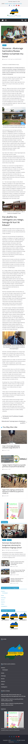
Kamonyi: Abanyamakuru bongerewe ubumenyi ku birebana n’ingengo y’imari (12, 545)
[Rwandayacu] (2, 20)
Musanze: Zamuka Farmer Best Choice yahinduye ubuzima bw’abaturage (17, 563)
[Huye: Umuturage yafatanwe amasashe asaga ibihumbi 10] (14, 431)
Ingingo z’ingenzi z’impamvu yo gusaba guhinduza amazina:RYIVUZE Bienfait (14, 465)
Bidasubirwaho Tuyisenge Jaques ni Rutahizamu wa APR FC (13, 422)
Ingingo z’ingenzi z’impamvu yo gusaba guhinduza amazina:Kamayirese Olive (13, 4)
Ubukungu (9, 540)
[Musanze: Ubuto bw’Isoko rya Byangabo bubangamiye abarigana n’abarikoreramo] (5, 581)
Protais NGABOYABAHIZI (16, 59)
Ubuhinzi (3, 602)
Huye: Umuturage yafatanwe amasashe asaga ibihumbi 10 (11, 447)
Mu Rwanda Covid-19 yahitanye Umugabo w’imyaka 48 (13, 417)
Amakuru (4, 45)
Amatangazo (5, 593)
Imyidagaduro (4, 606)
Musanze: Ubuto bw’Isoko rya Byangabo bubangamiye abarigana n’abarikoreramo (17, 580)
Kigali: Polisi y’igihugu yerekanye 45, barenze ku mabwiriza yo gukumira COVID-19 (13, 491)
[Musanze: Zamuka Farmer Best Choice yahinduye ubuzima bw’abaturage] (5, 564)
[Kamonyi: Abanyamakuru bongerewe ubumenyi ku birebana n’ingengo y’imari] (14, 531)
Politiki (2, 595)
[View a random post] (25, 20)
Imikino (2, 604)
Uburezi (2, 599)
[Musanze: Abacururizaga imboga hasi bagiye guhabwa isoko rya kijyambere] (5, 572)
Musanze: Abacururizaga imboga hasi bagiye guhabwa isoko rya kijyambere (18, 571)
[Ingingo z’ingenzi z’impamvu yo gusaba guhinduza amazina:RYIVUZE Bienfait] (14, 456)
